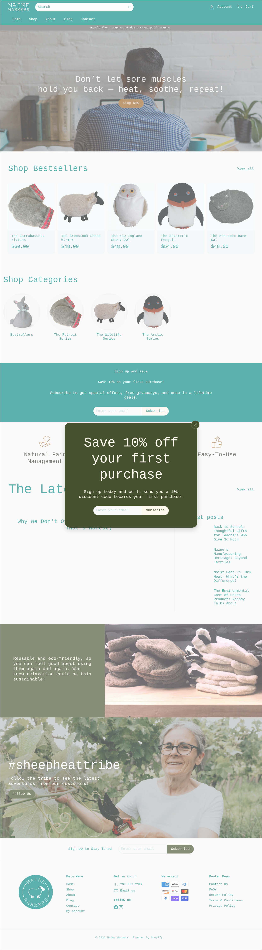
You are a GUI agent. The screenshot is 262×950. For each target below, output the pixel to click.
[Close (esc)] (195, 425)
